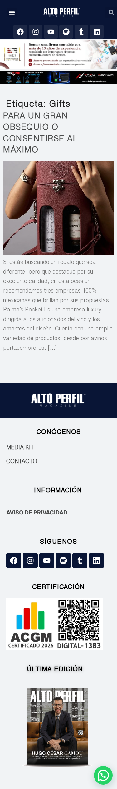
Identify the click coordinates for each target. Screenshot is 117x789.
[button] (12, 12)
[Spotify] (66, 32)
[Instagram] (35, 32)
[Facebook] (20, 32)
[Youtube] (51, 32)
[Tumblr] (81, 32)
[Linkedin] (97, 32)
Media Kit (20, 448)
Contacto (21, 462)
